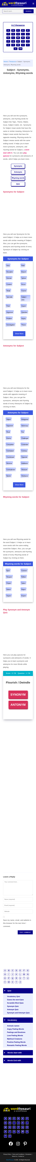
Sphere (23, 278)
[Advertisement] (18, 95)
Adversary (24, 426)
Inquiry (23, 318)
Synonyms (18, 166)
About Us (14, 1156)
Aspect (23, 306)
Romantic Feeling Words (17, 1045)
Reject (23, 589)
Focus (23, 284)
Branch (23, 272)
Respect (9, 577)
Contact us (21, 1156)
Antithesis (24, 463)
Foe (22, 432)
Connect (24, 571)
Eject (8, 571)
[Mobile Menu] (33, 4)
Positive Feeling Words (16, 1042)
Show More (19, 334)
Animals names (13, 1026)
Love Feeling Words (15, 1035)
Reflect (23, 577)
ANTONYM (18, 704)
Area (8, 265)
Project (8, 583)
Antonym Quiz (12, 1009)
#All (20, 48)
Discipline (9, 272)
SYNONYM (18, 694)
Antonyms (18, 172)
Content (9, 284)
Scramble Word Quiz (15, 1003)
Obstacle (24, 470)
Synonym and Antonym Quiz (18, 1013)
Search (29, 11)
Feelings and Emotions (16, 1032)
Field (22, 265)
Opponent (9, 426)
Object (8, 419)
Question (24, 312)
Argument (9, 312)
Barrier (8, 476)
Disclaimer (28, 1154)
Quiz (18, 184)
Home (5, 61)
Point (8, 306)
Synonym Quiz (13, 1006)
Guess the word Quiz (15, 1000)
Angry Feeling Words (15, 1029)
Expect (23, 596)
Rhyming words (18, 178)
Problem (9, 318)
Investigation (10, 325)
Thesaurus (12, 61)
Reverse (9, 463)
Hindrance (24, 476)
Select (23, 583)
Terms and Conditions (18, 1154)
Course (23, 291)
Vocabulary (11, 1020)
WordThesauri (10, 1160)
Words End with (13, 1060)
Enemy (8, 438)
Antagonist (24, 419)
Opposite (24, 457)
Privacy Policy (7, 1154)
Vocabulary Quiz (13, 996)
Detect (8, 589)
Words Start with (14, 1053)
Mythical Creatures (14, 1039)
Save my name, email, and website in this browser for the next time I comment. (17, 923)
